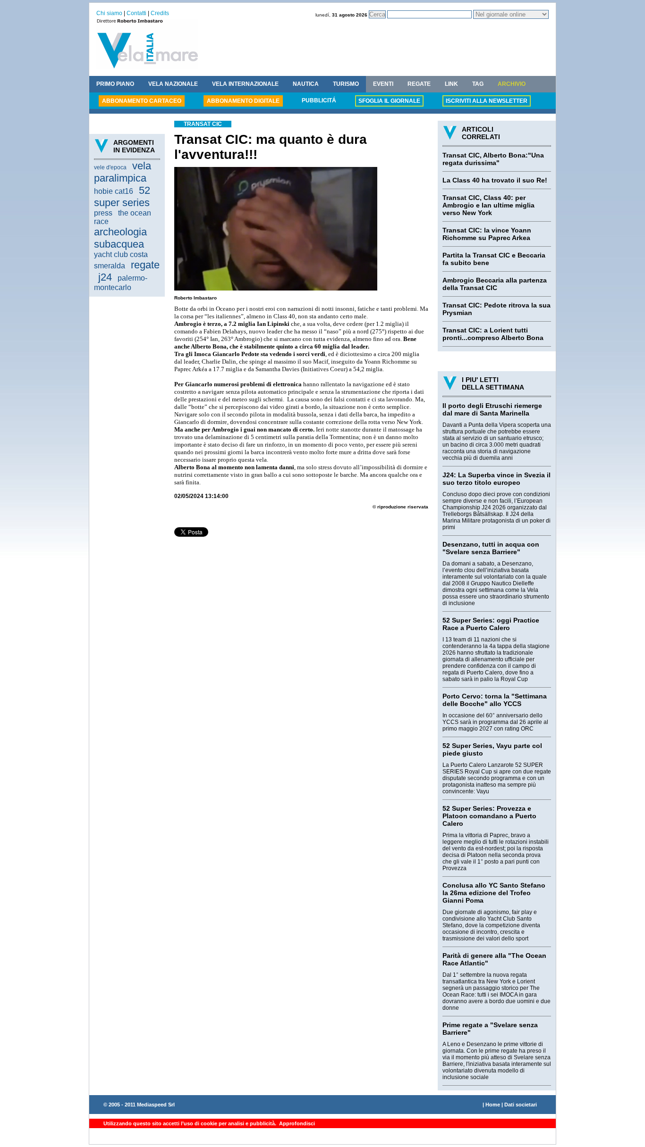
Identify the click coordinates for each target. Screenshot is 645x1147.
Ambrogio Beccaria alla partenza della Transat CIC (494, 283)
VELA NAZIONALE (173, 84)
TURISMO (346, 84)
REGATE (419, 84)
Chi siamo (109, 13)
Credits (160, 13)
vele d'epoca (110, 167)
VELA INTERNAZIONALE (245, 84)
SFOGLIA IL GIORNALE (389, 101)
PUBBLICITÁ (319, 100)
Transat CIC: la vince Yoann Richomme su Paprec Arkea (486, 233)
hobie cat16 (113, 191)
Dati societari (520, 1104)
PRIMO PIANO (115, 84)
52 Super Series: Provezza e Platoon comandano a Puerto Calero (489, 816)
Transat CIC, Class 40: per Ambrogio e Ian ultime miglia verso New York (488, 205)
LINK (451, 84)
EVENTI (383, 84)
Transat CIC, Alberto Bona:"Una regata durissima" (493, 158)
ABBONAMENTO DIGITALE (243, 101)
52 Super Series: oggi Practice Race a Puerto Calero (490, 624)
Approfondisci (296, 1123)
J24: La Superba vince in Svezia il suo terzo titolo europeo (496, 478)
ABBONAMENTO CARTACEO (141, 101)
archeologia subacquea (120, 238)
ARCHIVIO (512, 84)
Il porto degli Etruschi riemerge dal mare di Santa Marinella (492, 409)
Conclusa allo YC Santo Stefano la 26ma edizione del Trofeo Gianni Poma (493, 892)
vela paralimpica (122, 172)
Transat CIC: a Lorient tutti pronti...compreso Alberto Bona (492, 333)
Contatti (136, 13)
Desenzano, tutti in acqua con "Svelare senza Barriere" (490, 548)
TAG (478, 84)
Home (492, 1104)
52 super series (122, 196)
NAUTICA (306, 84)
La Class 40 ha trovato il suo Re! (494, 180)
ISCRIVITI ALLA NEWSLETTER (486, 101)
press (103, 213)
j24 (105, 277)
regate (145, 265)
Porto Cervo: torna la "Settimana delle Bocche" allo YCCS (494, 699)
